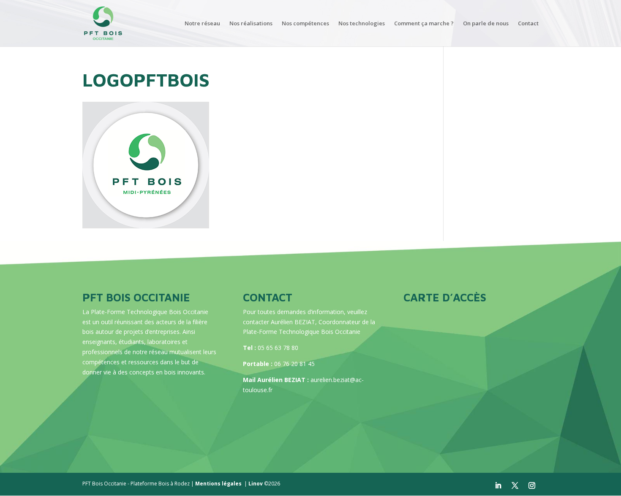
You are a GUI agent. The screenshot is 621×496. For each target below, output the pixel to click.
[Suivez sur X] (515, 485)
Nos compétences (305, 23)
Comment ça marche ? (424, 23)
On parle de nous (486, 23)
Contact (528, 23)
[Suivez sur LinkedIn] (498, 485)
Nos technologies (361, 23)
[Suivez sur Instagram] (532, 485)
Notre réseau (202, 23)
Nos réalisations (250, 23)
